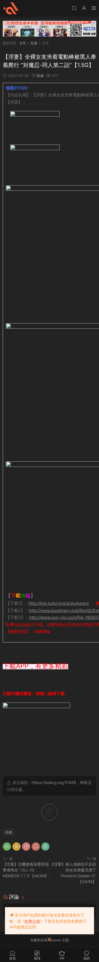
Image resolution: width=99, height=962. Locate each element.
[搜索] (74, 7)
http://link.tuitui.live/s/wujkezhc (58, 603)
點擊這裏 (32, 921)
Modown (54, 940)
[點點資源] (11, 8)
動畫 (40, 75)
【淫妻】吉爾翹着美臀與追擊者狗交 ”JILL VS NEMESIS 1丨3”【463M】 (26, 870)
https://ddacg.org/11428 (54, 782)
